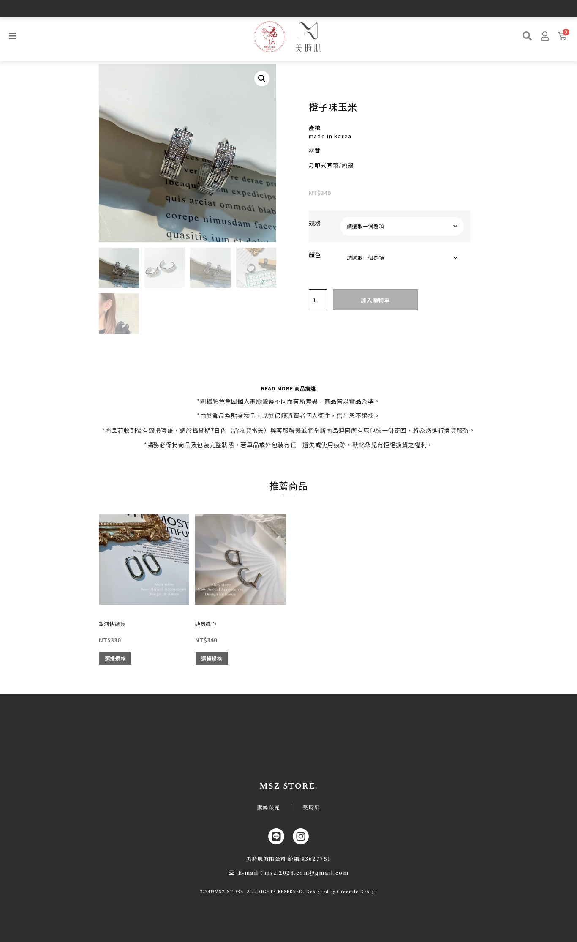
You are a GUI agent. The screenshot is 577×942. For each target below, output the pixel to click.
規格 (315, 223)
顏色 (315, 255)
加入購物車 (375, 300)
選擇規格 (115, 658)
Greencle (348, 891)
